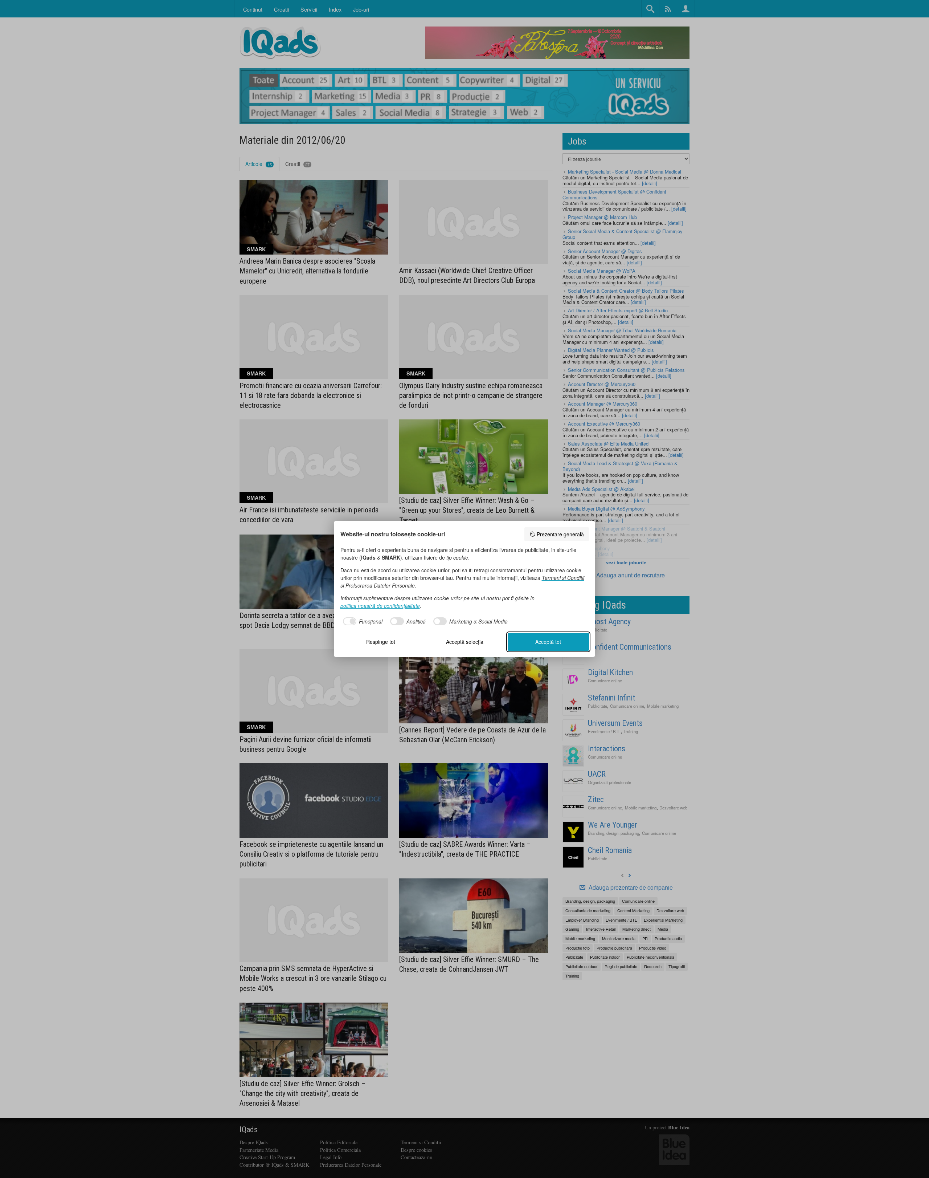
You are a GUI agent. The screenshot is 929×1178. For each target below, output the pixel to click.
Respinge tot (380, 641)
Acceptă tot (548, 641)
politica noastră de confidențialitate (380, 605)
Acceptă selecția (464, 641)
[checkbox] (361, 621)
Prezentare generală (560, 534)
